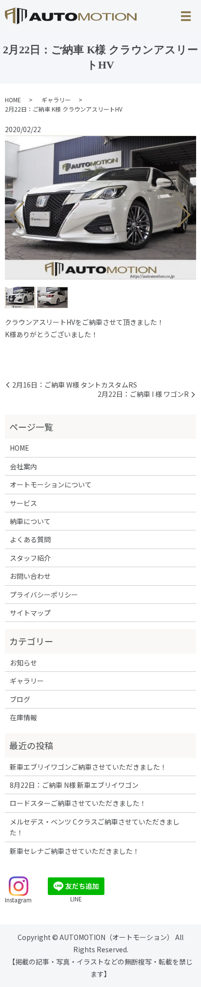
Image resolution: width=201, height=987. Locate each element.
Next (191, 211)
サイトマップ (30, 613)
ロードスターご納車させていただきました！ (78, 803)
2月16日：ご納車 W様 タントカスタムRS (74, 385)
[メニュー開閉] (186, 16)
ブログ (20, 699)
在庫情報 (23, 717)
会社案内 (23, 466)
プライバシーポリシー (44, 594)
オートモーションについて (51, 484)
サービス (23, 503)
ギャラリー (56, 99)
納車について (30, 521)
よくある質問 (30, 539)
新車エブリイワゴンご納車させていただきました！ (88, 767)
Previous (9, 211)
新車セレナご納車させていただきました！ (75, 851)
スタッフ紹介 (30, 558)
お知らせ (23, 662)
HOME (13, 99)
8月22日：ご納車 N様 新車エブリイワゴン (74, 785)
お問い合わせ (30, 576)
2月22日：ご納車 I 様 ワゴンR (143, 394)
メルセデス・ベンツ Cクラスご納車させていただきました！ (95, 827)
